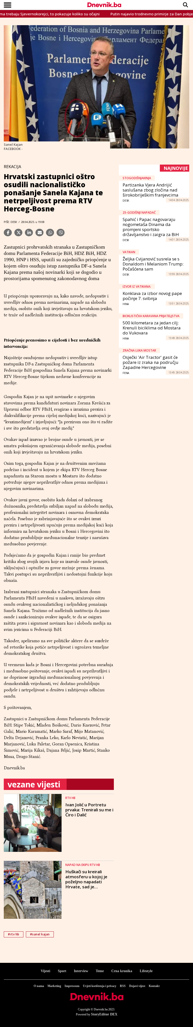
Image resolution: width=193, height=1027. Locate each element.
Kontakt (154, 986)
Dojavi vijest (137, 986)
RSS (123, 986)
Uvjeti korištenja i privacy (99, 986)
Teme (100, 971)
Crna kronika (121, 971)
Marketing (54, 986)
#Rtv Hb (13, 934)
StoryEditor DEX (104, 1014)
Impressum (72, 986)
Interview (81, 971)
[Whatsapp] (50, 232)
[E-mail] (39, 232)
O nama (39, 986)
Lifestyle (146, 971)
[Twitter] (18, 232)
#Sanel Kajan (40, 934)
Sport (62, 971)
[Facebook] (8, 232)
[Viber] (61, 232)
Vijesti (45, 971)
